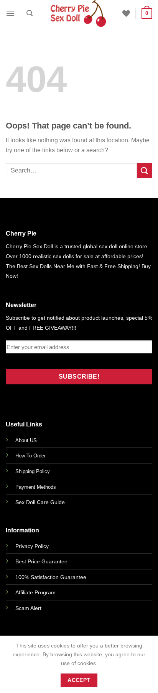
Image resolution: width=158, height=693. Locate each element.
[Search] (29, 13)
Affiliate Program (35, 592)
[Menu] (10, 13)
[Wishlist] (126, 13)
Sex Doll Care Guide (40, 502)
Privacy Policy (32, 546)
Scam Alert (28, 608)
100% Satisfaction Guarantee (50, 577)
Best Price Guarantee (41, 561)
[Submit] (144, 170)
